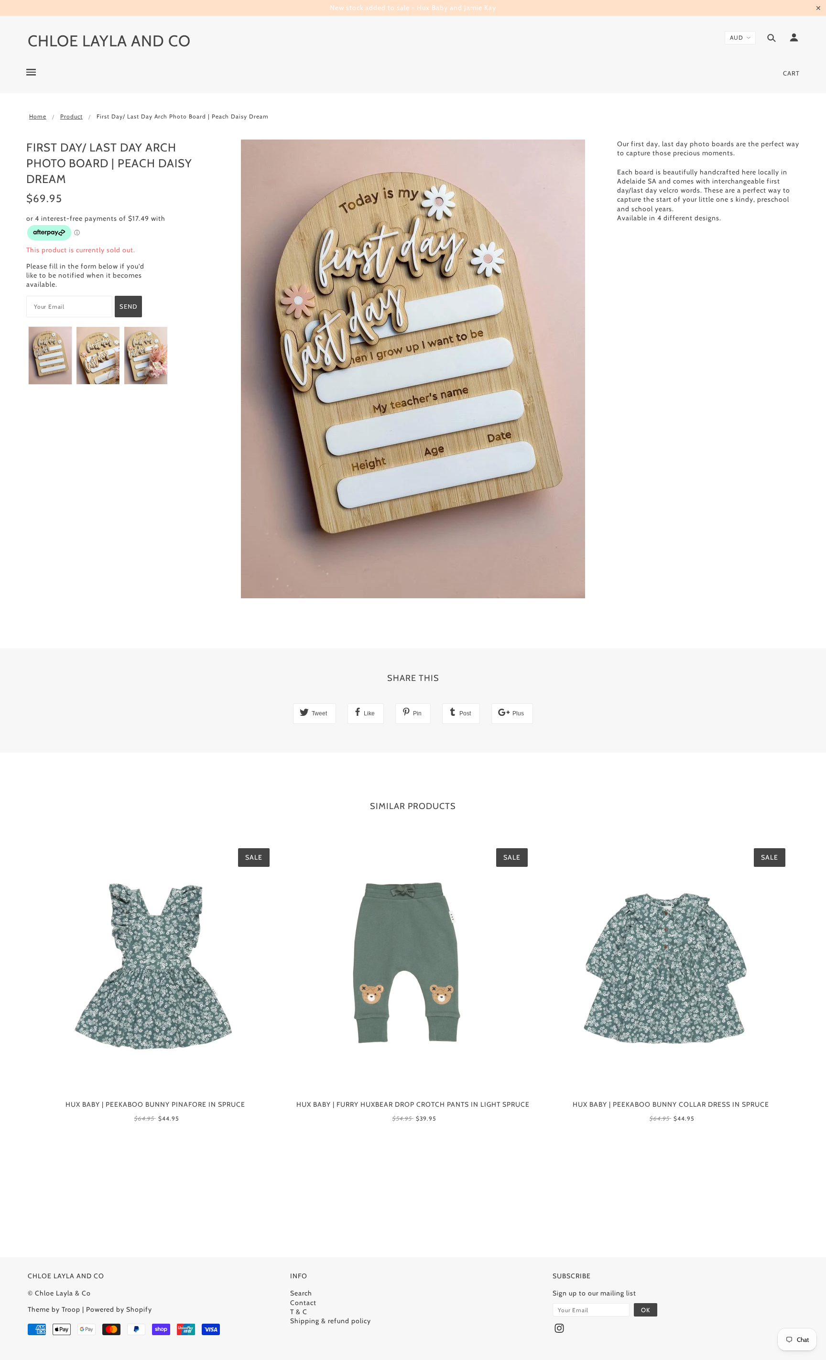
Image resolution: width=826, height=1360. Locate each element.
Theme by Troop (54, 1309)
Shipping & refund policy (330, 1321)
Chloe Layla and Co (109, 40)
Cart (791, 73)
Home (37, 116)
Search (301, 1293)
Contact (303, 1302)
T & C (298, 1311)
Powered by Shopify (119, 1309)
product (71, 116)
